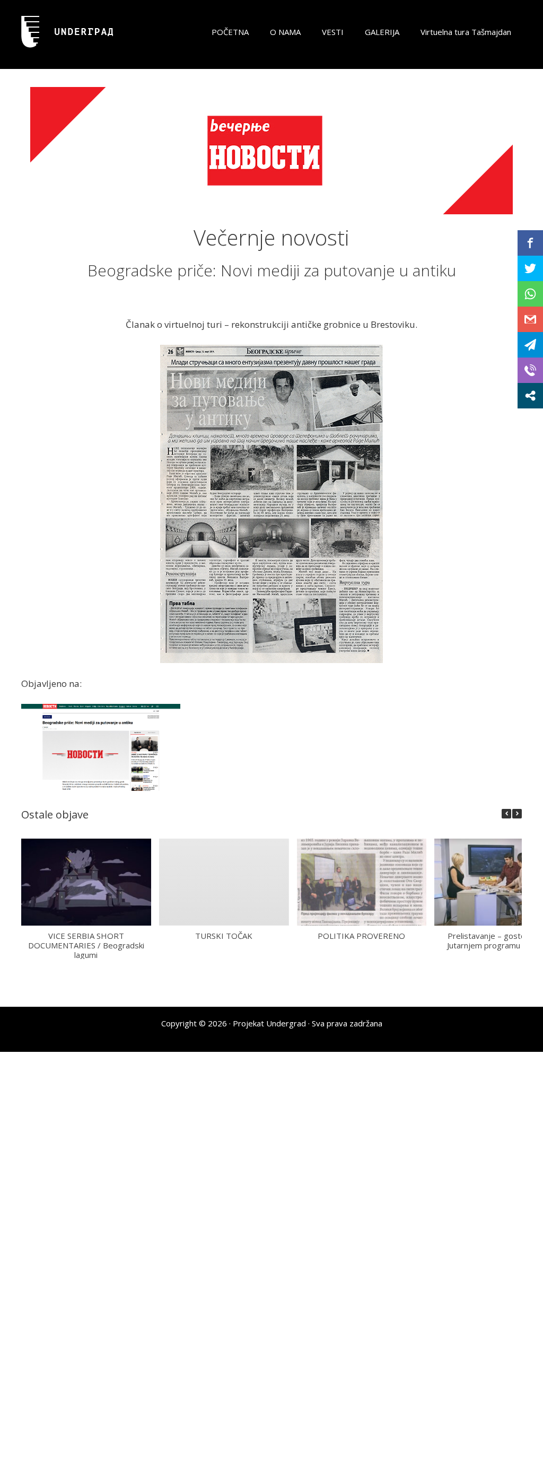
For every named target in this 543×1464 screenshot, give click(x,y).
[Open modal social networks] (530, 395)
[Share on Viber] (530, 370)
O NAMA (285, 32)
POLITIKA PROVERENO (361, 935)
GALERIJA (382, 32)
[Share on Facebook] (530, 243)
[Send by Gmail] (530, 319)
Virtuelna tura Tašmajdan (466, 32)
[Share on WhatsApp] (530, 294)
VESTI (333, 32)
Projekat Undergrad (269, 1023)
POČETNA (230, 32)
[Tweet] (530, 268)
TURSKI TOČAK (223, 935)
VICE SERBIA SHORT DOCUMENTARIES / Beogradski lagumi (86, 945)
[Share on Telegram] (530, 345)
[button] (517, 813)
